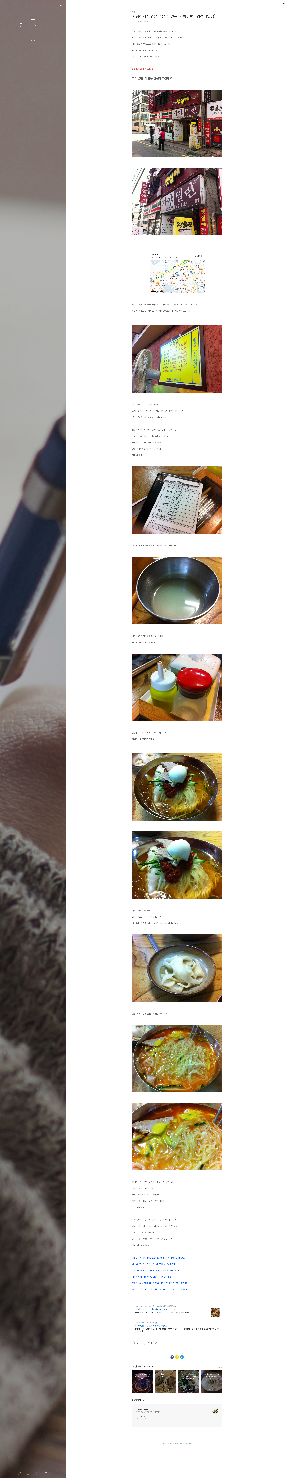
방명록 (28, 1473)
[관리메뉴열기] (284, 4)
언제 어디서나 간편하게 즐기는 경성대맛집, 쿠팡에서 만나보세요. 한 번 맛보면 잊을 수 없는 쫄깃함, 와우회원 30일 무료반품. (176, 1330)
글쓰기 (19, 1473)
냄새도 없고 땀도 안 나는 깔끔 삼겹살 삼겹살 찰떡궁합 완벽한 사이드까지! (162, 1312)
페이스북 (172, 1357)
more (220, 1367)
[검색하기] (61, 5)
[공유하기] (140, 1343)
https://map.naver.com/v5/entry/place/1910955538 (153, 1306)
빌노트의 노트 (33, 25)
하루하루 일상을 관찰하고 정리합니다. (148, 1412)
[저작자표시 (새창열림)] (156, 1343)
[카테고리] (5, 4)
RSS (37, 1473)
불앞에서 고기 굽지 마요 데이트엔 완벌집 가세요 (154, 1309)
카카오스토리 (177, 1357)
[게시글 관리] (142, 1343)
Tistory (190, 1443)
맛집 (133, 12)
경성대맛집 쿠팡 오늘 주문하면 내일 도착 (151, 1326)
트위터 (182, 1357)
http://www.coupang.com (144, 1322)
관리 (46, 1473)
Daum (177, 1443)
